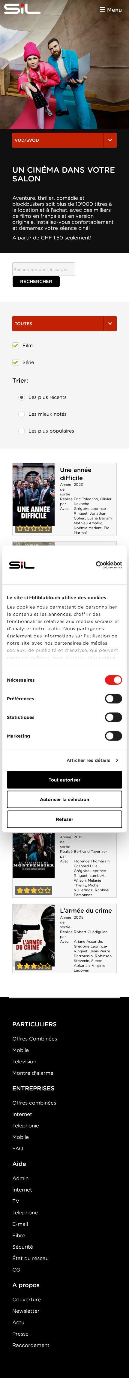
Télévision (24, 1062)
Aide (19, 1163)
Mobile (20, 1050)
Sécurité (22, 1247)
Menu (114, 10)
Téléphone (25, 1213)
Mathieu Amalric (88, 523)
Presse (20, 1334)
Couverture (26, 1299)
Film (27, 345)
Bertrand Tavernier (90, 851)
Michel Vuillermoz (86, 887)
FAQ (17, 1148)
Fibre (18, 1235)
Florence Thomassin (92, 861)
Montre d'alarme (32, 1073)
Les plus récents (47, 397)
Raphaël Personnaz (91, 892)
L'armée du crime (86, 910)
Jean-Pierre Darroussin (92, 953)
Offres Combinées (34, 1039)
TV (16, 1201)
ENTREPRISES (33, 1088)
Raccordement (31, 1345)
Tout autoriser (64, 779)
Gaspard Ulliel (86, 866)
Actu (18, 1322)
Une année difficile (76, 474)
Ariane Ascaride (88, 941)
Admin (20, 1178)
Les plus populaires (51, 431)
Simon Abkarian (88, 963)
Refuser (64, 819)
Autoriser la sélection (64, 799)
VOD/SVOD (27, 140)
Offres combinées (34, 1103)
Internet (22, 1114)
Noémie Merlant (88, 528)
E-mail (20, 1224)
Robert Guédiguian (90, 931)
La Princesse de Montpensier (34, 847)
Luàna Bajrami (99, 518)
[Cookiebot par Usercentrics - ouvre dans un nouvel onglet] (96, 565)
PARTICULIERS (34, 1024)
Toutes (23, 323)
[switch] (113, 698)
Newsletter (26, 1311)
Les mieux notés (47, 414)
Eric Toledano (86, 499)
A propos (26, 1285)
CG (16, 1270)
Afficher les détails (89, 760)
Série (28, 362)
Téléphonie (25, 1126)
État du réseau (30, 1258)
